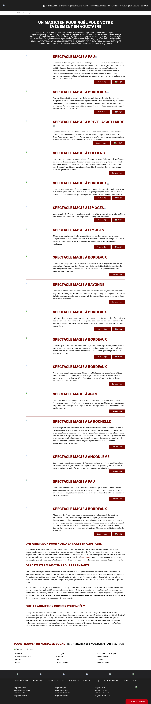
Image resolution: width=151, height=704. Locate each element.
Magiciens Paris (20, 688)
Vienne (100, 659)
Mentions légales (111, 681)
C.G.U (126, 681)
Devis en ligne (102, 82)
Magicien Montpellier (22, 690)
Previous (4, 674)
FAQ (97, 681)
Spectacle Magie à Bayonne (78, 284)
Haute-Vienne (103, 662)
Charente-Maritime (22, 656)
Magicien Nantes (61, 695)
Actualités (74, 681)
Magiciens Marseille (21, 695)
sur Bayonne (86, 557)
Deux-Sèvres (103, 656)
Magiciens (37, 681)
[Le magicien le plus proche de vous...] (38, 121)
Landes (59, 659)
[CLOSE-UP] (38, 56)
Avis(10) (119, 143)
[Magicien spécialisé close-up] (38, 480)
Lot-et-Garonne (63, 662)
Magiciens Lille (19, 693)
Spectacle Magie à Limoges (78, 208)
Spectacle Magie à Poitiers (79, 153)
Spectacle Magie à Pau (74, 57)
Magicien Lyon (60, 688)
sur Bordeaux (115, 40)
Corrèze (17, 659)
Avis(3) (119, 198)
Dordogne (60, 653)
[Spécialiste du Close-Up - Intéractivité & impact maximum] (38, 91)
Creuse (17, 662)
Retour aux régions (24, 649)
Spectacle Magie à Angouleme (81, 457)
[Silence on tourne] (38, 207)
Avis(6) (119, 112)
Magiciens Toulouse (62, 693)
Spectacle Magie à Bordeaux (80, 92)
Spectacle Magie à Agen (75, 394)
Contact (144, 6)
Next (147, 674)
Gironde (59, 656)
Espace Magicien (21, 681)
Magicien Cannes (101, 690)
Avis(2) (119, 82)
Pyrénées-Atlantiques (107, 653)
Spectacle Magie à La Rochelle (82, 421)
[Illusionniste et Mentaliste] (38, 229)
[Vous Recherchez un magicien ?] (38, 366)
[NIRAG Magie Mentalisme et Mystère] (38, 393)
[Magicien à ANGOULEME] (38, 456)
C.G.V (135, 681)
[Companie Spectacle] (38, 420)
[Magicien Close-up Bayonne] (38, 284)
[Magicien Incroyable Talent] (38, 256)
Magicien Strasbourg (103, 695)
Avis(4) (119, 329)
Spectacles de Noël (55, 681)
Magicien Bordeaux (62, 690)
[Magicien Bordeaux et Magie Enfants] (38, 338)
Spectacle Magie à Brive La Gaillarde (88, 122)
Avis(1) (119, 220)
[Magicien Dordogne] (38, 311)
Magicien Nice (100, 688)
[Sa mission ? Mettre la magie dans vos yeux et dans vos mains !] (38, 152)
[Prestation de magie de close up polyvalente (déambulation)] (38, 508)
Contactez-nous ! (137, 701)
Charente (18, 653)
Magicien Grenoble (102, 693)
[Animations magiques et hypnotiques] (38, 182)
